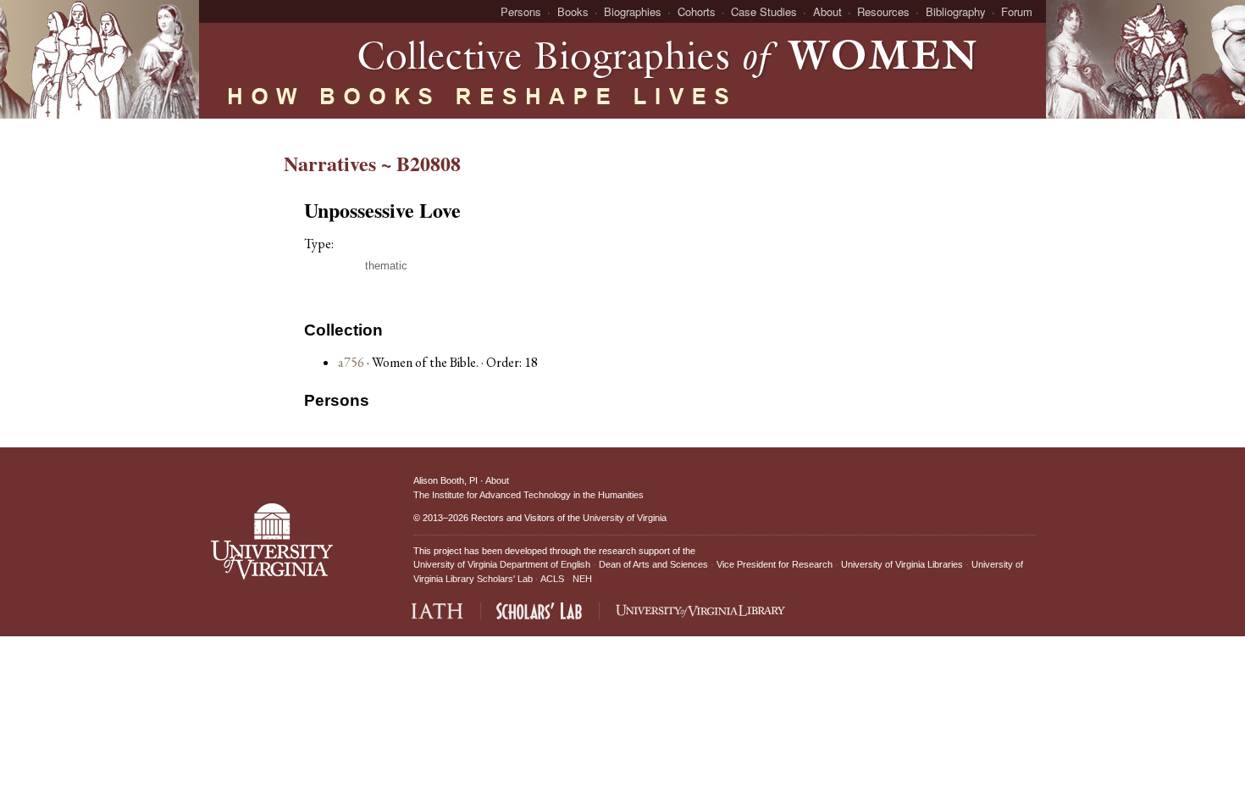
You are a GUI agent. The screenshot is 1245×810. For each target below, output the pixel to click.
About (827, 11)
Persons (521, 11)
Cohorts (697, 11)
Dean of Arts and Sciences (653, 564)
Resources (883, 11)
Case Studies (764, 11)
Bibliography (956, 11)
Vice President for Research (775, 564)
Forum (1016, 11)
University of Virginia (625, 518)
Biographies (632, 11)
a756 (351, 362)
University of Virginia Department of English (501, 564)
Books (573, 11)
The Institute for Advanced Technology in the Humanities (528, 495)
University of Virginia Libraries (902, 564)
